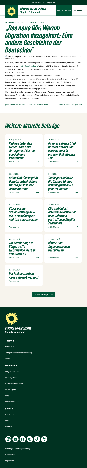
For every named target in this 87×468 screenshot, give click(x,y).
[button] (78, 10)
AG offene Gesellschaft (30, 66)
